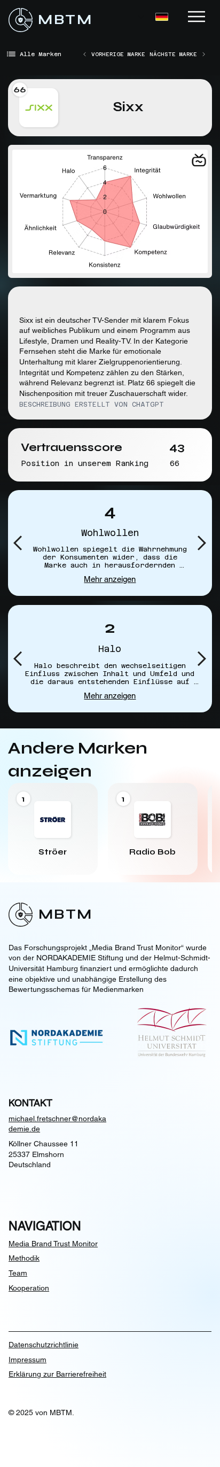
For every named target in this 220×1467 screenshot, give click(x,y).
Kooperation (29, 1288)
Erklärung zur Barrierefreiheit (57, 1374)
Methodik (24, 1258)
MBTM (65, 20)
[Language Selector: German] (153, 17)
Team (18, 1273)
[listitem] (53, 829)
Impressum (27, 1359)
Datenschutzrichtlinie (43, 1344)
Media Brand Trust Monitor (53, 1243)
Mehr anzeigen (110, 579)
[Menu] (197, 16)
